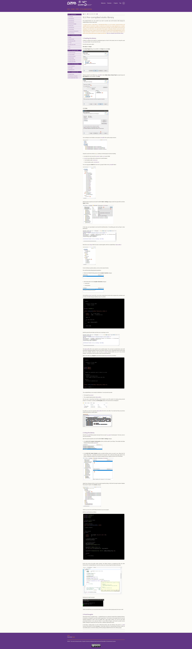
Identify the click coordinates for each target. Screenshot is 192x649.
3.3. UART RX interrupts (71, 56)
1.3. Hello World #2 (71, 20)
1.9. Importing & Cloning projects (73, 31)
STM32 (77, 9)
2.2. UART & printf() (71, 39)
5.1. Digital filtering (71, 74)
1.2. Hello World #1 (71, 18)
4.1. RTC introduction (71, 66)
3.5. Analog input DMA (71, 59)
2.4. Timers (69, 42)
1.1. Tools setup (70, 16)
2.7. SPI (69, 48)
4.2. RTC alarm (70, 67)
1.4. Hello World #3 (71, 22)
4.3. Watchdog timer (71, 69)
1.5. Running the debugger (72, 23)
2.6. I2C (69, 46)
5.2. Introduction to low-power (73, 76)
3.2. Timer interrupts (71, 54)
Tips (120, 3)
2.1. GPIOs (69, 37)
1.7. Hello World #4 (71, 27)
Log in (68, 635)
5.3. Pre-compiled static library (73, 77)
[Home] (79, 3)
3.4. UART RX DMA (71, 58)
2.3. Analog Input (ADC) (71, 41)
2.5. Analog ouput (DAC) (72, 44)
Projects (116, 3)
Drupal (73, 637)
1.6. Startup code (70, 25)
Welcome (103, 3)
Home (68, 9)
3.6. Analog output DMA (71, 61)
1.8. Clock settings (71, 29)
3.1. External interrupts (71, 52)
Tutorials (109, 3)
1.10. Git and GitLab (71, 33)
